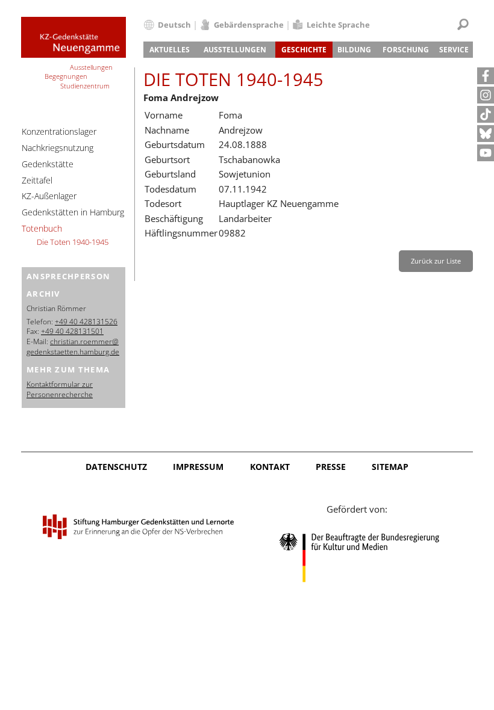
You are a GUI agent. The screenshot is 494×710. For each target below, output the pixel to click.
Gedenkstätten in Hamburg (73, 212)
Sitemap (390, 466)
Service (454, 50)
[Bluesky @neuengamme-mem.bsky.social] (485, 133)
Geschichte (304, 50)
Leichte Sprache (338, 24)
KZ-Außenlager (49, 196)
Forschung (406, 50)
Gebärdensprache (249, 24)
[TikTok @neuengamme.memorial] (485, 114)
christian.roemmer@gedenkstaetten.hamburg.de (73, 346)
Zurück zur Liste (436, 260)
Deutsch (174, 24)
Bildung (354, 50)
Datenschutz (116, 466)
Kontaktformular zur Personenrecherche (60, 389)
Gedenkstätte (47, 164)
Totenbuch (42, 228)
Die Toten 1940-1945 (72, 241)
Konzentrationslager (59, 131)
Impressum (198, 466)
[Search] (463, 24)
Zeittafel (37, 180)
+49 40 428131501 (72, 331)
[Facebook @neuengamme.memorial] (485, 75)
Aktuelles (169, 50)
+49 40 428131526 (86, 321)
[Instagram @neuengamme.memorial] (485, 95)
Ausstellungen (235, 50)
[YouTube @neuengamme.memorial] (485, 152)
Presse (331, 466)
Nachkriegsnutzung (57, 147)
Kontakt (270, 466)
